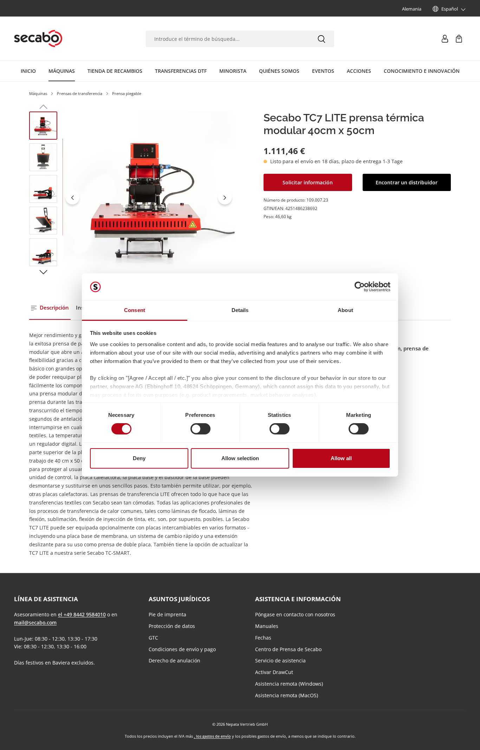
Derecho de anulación (174, 660)
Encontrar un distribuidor (406, 182)
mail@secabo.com (35, 622)
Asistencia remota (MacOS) (286, 695)
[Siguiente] (225, 197)
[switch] (200, 428)
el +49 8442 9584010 (82, 614)
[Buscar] (321, 39)
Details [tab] (240, 310)
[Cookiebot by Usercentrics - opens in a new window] (359, 286)
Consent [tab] (134, 310)
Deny (139, 458)
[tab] (50, 308)
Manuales (266, 626)
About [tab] (345, 310)
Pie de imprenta (167, 614)
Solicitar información (308, 182)
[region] (132, 198)
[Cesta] (459, 39)
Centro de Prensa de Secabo (288, 649)
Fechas (263, 637)
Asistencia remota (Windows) (289, 683)
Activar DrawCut (274, 672)
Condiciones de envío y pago (182, 649)
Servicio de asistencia (280, 660)
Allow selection (240, 458)
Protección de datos (172, 626)
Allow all (341, 458)
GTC (153, 637)
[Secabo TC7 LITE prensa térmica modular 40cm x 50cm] (148, 198)
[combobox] (227, 39)
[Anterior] (72, 197)
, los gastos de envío (212, 736)
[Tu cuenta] (445, 39)
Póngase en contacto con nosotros (295, 614)
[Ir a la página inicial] (38, 38)
